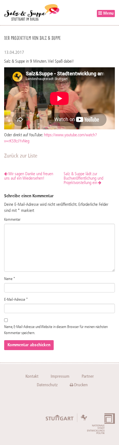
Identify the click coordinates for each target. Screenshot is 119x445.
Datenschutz (47, 384)
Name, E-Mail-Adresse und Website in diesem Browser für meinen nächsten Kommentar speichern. (56, 330)
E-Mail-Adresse (16, 300)
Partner (88, 376)
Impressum (60, 376)
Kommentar (12, 220)
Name (9, 279)
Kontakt (31, 376)
